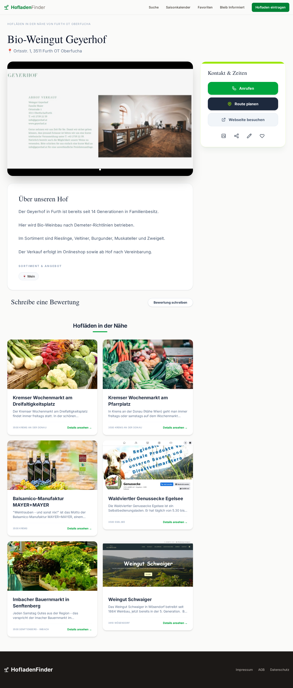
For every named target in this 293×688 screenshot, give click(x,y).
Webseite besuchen (247, 119)
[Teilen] (236, 136)
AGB (261, 670)
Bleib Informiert (232, 7)
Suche (154, 7)
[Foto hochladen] (224, 136)
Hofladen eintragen (270, 7)
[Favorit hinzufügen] (262, 136)
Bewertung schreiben (170, 302)
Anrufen (246, 88)
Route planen (246, 104)
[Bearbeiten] (249, 136)
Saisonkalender (178, 7)
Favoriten (205, 7)
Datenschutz (279, 670)
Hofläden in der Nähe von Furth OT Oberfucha (49, 24)
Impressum (244, 670)
